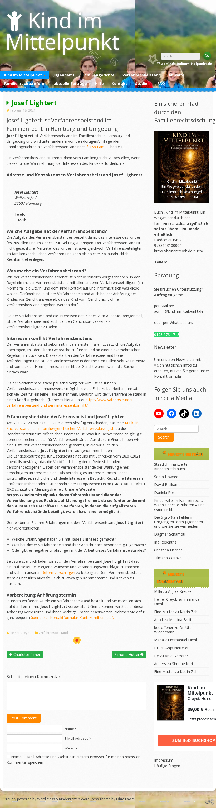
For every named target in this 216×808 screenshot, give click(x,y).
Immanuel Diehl (183, 639)
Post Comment (24, 717)
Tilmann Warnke (168, 557)
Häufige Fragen (167, 765)
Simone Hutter (127, 654)
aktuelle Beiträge (70, 83)
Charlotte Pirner (26, 654)
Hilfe (99, 83)
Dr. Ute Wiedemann (173, 629)
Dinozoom (125, 798)
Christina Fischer (168, 549)
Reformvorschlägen (58, 572)
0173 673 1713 (166, 334)
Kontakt (119, 83)
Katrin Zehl (189, 611)
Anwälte (176, 75)
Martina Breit (180, 619)
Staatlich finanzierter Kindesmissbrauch (171, 466)
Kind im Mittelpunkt (62, 31)
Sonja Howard (166, 476)
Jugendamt (64, 75)
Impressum (163, 760)
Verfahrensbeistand (141, 75)
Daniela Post (165, 492)
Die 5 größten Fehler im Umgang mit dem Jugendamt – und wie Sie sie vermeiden (180, 522)
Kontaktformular (168, 376)
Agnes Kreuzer (180, 591)
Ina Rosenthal (166, 542)
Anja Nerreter (177, 647)
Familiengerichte (98, 75)
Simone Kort (182, 663)
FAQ (161, 83)
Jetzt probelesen (202, 719)
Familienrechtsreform (25, 83)
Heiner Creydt (20, 633)
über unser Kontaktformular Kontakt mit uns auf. (72, 617)
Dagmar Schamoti (169, 534)
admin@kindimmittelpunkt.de (178, 311)
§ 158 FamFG (98, 146)
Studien (142, 83)
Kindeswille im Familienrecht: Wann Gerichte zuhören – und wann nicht (179, 505)
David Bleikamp (167, 484)
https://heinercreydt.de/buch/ (178, 250)
